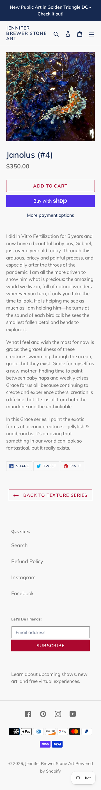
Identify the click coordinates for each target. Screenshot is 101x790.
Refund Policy (27, 561)
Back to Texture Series (55, 495)
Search (19, 545)
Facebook (22, 593)
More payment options (50, 215)
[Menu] (91, 33)
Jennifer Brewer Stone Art (26, 33)
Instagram (23, 577)
